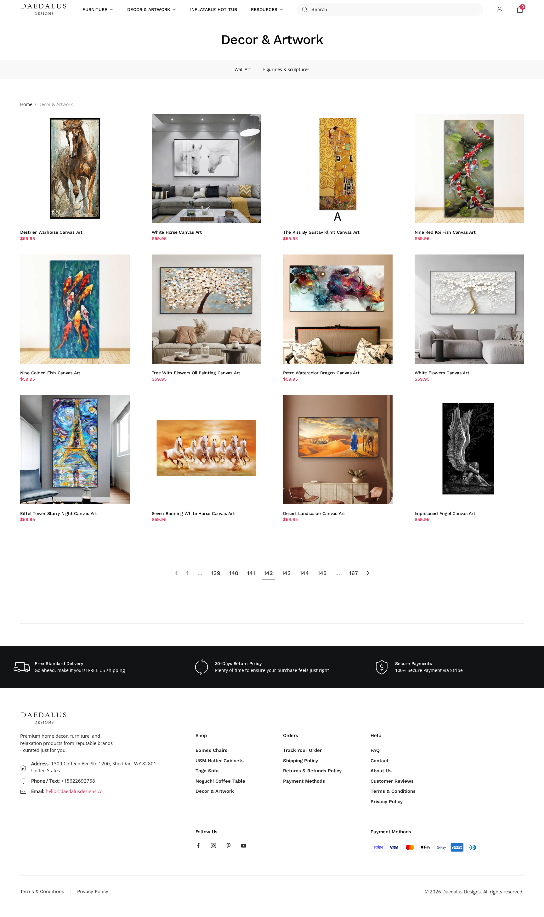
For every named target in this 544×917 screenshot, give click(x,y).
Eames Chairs (211, 750)
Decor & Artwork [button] (148, 9)
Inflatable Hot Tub (213, 9)
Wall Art (243, 69)
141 (251, 573)
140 (233, 573)
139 (215, 573)
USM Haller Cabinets (220, 760)
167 (353, 573)
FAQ (375, 750)
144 (304, 573)
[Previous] (176, 573)
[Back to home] (44, 9)
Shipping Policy (300, 760)
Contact (379, 760)
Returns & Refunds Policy (312, 771)
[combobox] (390, 9)
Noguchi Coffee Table (220, 781)
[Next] (368, 573)
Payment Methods (304, 781)
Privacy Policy (387, 801)
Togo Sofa (207, 771)
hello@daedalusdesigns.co (74, 791)
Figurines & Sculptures (286, 69)
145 (322, 573)
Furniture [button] (94, 9)
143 (286, 573)
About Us (381, 771)
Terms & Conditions (393, 791)
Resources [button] (264, 9)
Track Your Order (302, 750)
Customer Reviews (392, 781)
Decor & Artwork (215, 791)
